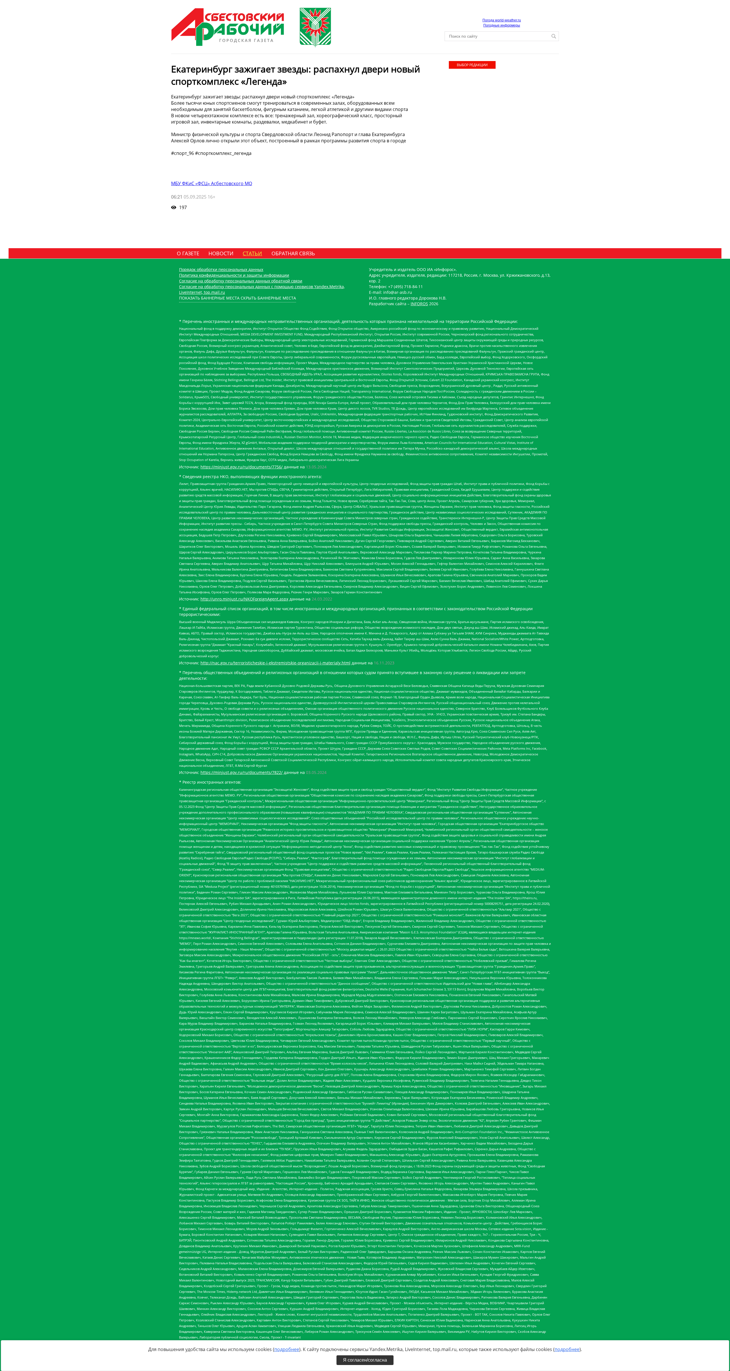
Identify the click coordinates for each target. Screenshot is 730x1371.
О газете (188, 253)
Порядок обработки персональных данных (221, 269)
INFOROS (419, 303)
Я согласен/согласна (365, 1360)
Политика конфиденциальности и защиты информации (234, 275)
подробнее (286, 1349)
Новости (221, 253)
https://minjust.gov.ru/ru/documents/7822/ (241, 772)
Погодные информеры (501, 25)
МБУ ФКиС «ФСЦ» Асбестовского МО (211, 183)
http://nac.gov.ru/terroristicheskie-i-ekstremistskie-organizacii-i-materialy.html (275, 663)
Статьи (252, 253)
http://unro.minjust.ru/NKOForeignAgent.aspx (244, 599)
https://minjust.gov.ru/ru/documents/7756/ (241, 467)
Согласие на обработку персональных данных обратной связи (240, 281)
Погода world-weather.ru (501, 20)
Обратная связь (293, 253)
